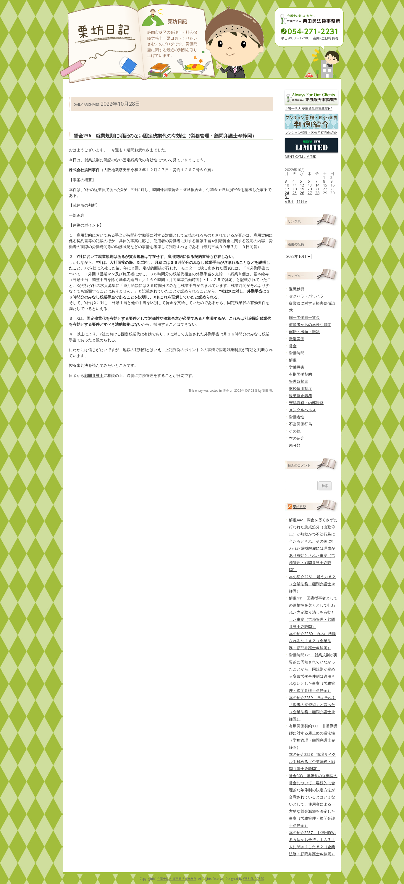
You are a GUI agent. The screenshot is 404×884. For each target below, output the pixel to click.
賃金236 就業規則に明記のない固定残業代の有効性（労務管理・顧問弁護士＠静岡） (165, 135)
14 (317, 185)
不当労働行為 (300, 424)
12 (302, 185)
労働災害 (296, 367)
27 (310, 192)
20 (310, 189)
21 (317, 189)
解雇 (293, 360)
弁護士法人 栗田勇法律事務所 (176, 879)
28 (317, 192)
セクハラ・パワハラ (306, 296)
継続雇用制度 (300, 388)
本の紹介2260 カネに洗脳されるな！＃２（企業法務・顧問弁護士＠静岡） (312, 640)
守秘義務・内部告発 (306, 402)
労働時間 (296, 353)
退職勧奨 (296, 289)
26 (302, 192)
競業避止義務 (300, 395)
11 (295, 185)
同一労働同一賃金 (304, 317)
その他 (294, 431)
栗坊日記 (177, 21)
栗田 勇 (267, 390)
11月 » (301, 201)
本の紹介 (296, 438)
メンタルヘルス (302, 409)
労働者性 (296, 417)
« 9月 (289, 201)
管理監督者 (298, 381)
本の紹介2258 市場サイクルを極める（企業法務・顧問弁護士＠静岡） (312, 761)
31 (287, 196)
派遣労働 (296, 338)
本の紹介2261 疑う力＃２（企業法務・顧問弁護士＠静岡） (312, 584)
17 (287, 189)
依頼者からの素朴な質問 (310, 324)
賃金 (226, 390)
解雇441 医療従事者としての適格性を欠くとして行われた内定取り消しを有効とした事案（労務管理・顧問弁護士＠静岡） (313, 612)
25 (295, 192)
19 (302, 189)
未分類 (294, 445)
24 (287, 192)
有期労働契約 (300, 374)
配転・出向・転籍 (304, 331)
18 (295, 189)
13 (310, 185)
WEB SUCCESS (253, 879)
